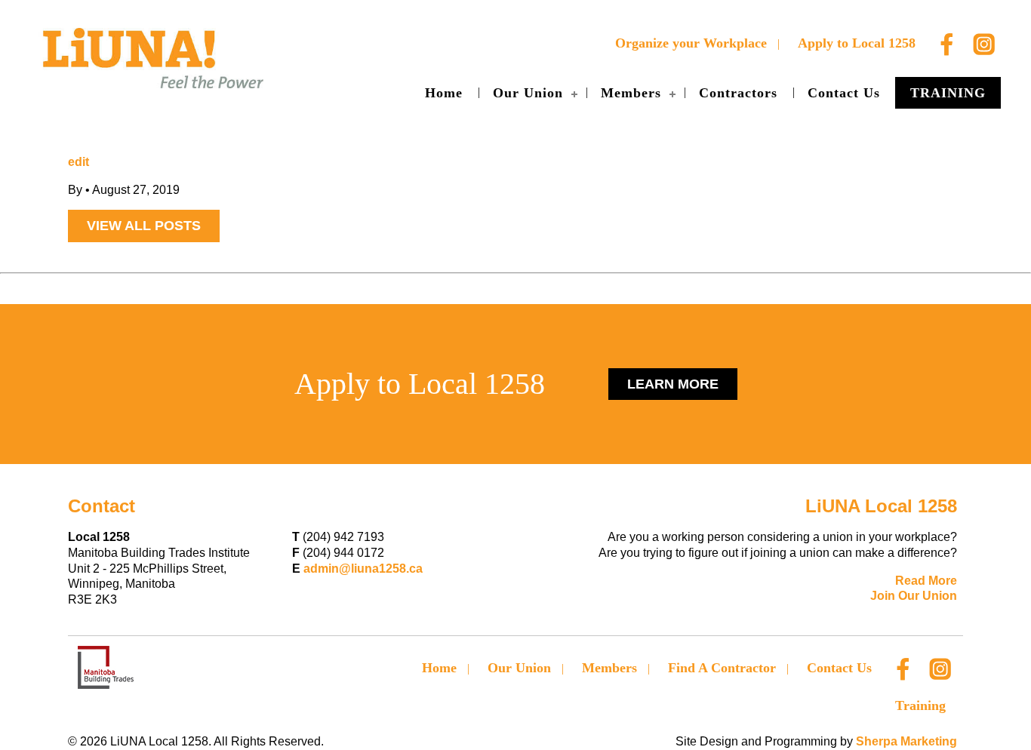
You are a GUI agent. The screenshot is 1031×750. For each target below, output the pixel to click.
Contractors (738, 92)
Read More (926, 580)
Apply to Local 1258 (857, 43)
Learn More (673, 384)
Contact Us (844, 92)
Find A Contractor (722, 667)
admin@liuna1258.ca (363, 568)
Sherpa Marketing (906, 741)
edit (78, 161)
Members (631, 92)
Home (444, 92)
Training (948, 92)
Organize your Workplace (691, 43)
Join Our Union (913, 595)
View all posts (144, 225)
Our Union (528, 92)
